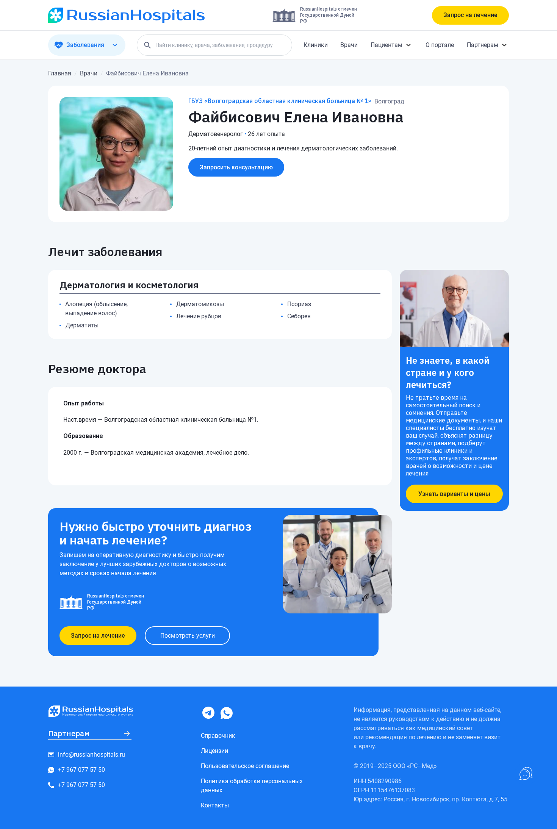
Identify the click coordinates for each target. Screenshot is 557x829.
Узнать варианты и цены (454, 493)
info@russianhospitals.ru (91, 754)
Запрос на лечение (470, 15)
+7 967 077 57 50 (81, 769)
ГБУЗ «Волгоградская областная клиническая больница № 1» (279, 101)
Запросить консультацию (236, 167)
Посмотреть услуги (187, 635)
